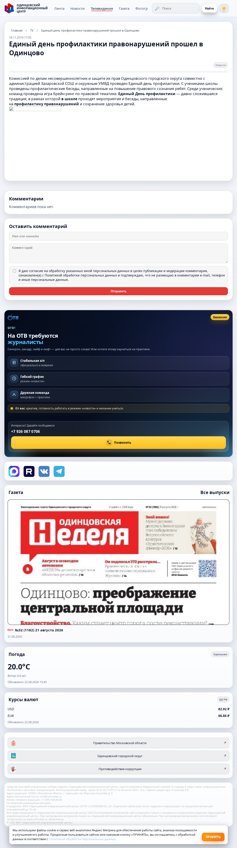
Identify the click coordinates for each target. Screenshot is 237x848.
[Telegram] (58, 471)
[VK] (43, 471)
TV (32, 30)
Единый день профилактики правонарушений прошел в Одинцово (90, 30)
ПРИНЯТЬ (213, 837)
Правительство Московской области (159, 743)
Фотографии (146, 8)
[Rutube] (28, 471)
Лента (59, 8)
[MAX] (13, 471)
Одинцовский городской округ (162, 756)
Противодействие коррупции (163, 769)
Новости (77, 8)
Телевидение (102, 8)
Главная (16, 30)
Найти (209, 8)
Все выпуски (214, 492)
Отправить (119, 291)
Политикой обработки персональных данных (81, 275)
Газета (124, 8)
